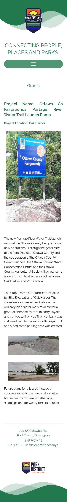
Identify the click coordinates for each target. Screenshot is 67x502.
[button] (33, 64)
